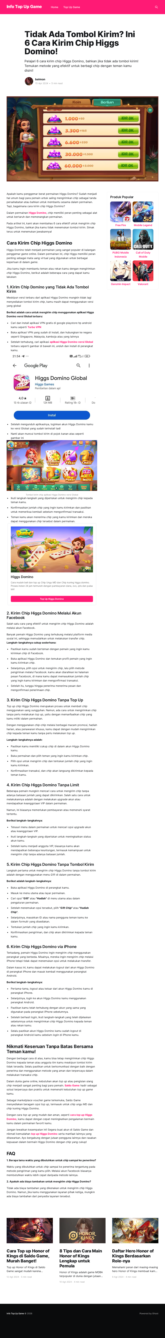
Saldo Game (72, 1085)
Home (54, 7)
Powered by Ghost (149, 1313)
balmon (40, 79)
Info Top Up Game (24, 6)
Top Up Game (71, 7)
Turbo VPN (34, 327)
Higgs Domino (37, 212)
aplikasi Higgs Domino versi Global (71, 341)
